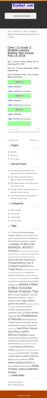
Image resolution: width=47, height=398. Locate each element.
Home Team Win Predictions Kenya (24, 278)
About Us (13, 152)
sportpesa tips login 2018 (20, 350)
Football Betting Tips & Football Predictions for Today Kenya (21, 266)
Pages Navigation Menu (21, 16)
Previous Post (13, 140)
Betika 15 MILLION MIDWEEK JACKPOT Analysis (21, 247)
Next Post (34, 140)
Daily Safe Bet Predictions (21, 259)
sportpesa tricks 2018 (33, 350)
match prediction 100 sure (26, 294)
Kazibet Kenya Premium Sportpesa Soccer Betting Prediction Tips (23, 281)
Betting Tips (14, 210)
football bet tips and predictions (31, 269)
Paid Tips (18, 31)
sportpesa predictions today (21, 348)
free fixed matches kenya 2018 (16, 272)
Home (10, 31)
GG (25, 272)
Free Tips (13, 214)
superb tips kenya (13, 353)
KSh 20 (11, 294)
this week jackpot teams (21, 360)
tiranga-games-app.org (15, 382)
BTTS (14, 257)
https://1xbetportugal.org (16, 385)
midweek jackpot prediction (23, 307)
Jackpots (13, 217)
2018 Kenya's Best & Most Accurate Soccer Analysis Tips (23, 241)
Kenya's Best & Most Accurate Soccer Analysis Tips (23, 287)
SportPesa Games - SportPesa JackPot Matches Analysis (23, 331)
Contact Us (13, 155)
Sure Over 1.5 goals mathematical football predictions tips (23, 356)
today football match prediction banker (23, 368)
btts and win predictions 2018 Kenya (25, 257)
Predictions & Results (22, 317)
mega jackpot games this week (21, 302)
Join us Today (14, 159)
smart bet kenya (12, 328)
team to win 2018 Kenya (20, 359)
